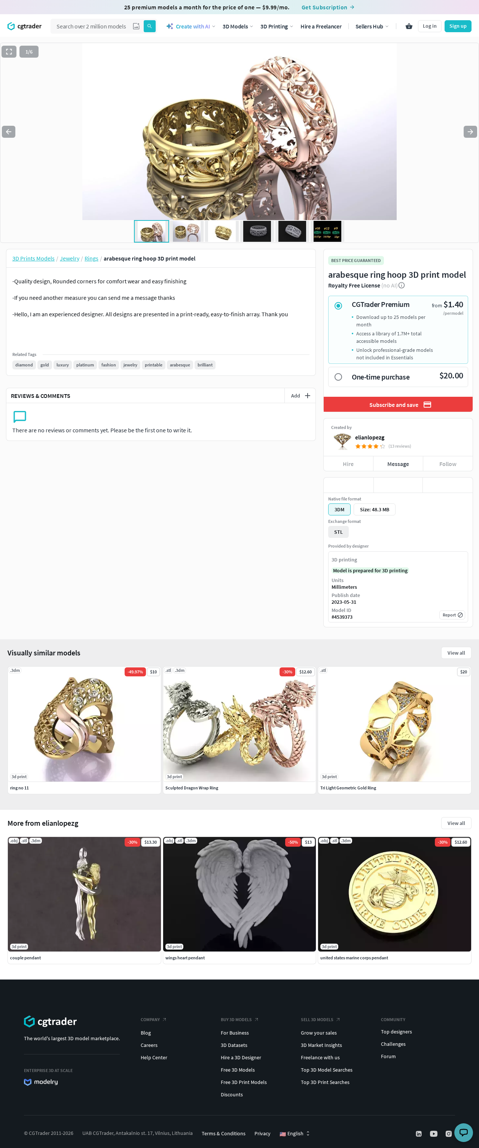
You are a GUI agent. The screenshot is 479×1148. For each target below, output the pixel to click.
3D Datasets (234, 1045)
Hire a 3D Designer (241, 1057)
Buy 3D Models (236, 1019)
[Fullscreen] (8, 52)
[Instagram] (449, 1134)
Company (150, 1019)
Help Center (154, 1057)
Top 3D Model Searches (327, 1069)
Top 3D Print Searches (325, 1082)
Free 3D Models (238, 1069)
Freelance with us (320, 1057)
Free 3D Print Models (244, 1082)
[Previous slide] (8, 132)
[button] (136, 26)
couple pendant (25, 957)
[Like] (348, 485)
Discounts (232, 1094)
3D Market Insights (321, 1045)
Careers (149, 1045)
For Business (235, 1032)
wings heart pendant (185, 957)
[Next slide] (470, 132)
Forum (388, 1056)
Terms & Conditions (223, 1133)
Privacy (262, 1133)
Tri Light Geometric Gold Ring (348, 788)
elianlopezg (369, 437)
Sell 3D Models (317, 1019)
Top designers (396, 1031)
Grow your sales (319, 1032)
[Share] (448, 485)
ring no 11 (19, 788)
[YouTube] (434, 1133)
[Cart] (409, 26)
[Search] (150, 26)
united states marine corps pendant (354, 957)
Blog (146, 1032)
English (291, 1134)
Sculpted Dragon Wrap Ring (191, 788)
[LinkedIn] (419, 1133)
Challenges (393, 1044)
